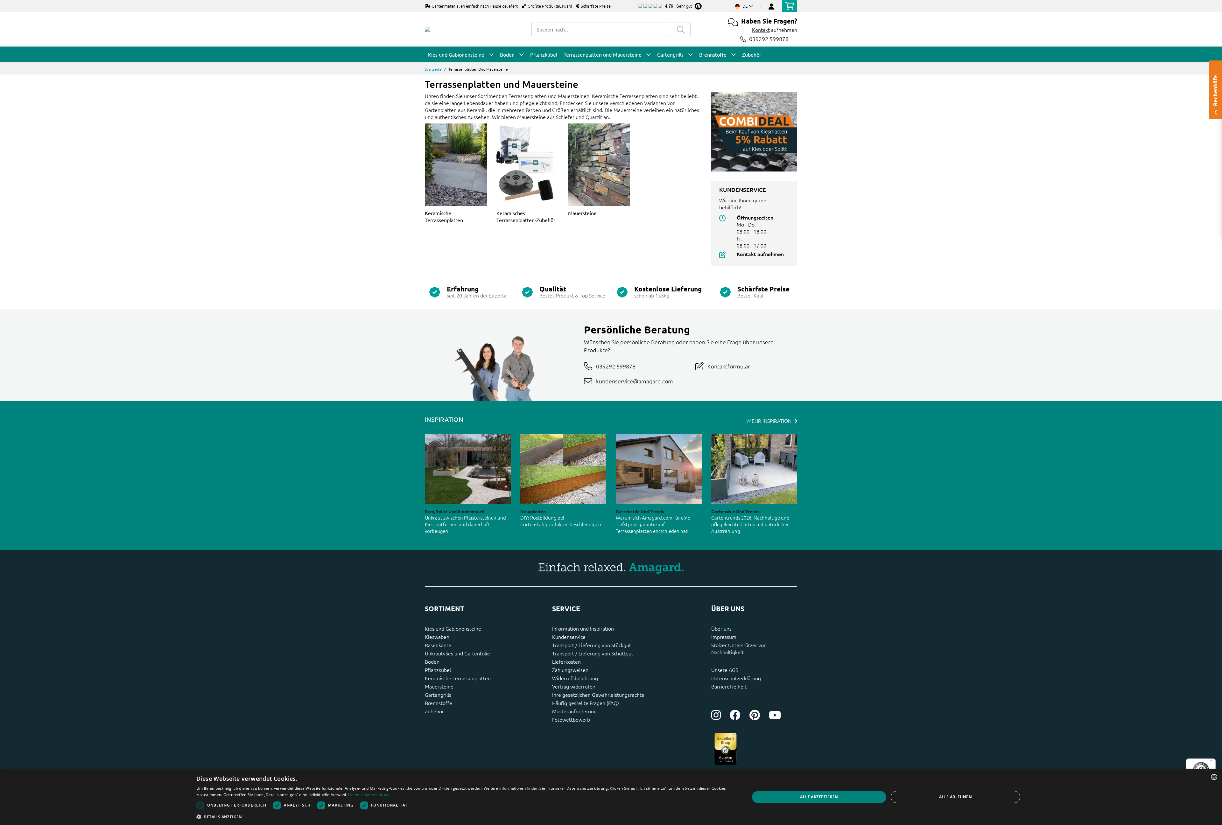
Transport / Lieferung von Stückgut (591, 644)
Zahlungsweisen (570, 669)
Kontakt (761, 29)
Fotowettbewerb (571, 719)
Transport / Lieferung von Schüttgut (592, 653)
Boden (432, 661)
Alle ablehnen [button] (955, 797)
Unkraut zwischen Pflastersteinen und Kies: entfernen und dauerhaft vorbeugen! (465, 524)
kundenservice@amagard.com (634, 381)
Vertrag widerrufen (573, 686)
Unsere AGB (725, 669)
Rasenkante (438, 644)
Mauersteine (582, 213)
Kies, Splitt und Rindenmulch (454, 511)
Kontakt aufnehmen (760, 253)
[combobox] (601, 29)
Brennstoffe (438, 702)
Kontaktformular (728, 366)
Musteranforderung (574, 711)
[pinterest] (754, 715)
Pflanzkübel (438, 669)
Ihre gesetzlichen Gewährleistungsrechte (598, 694)
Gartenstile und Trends (640, 511)
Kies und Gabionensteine (453, 628)
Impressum (723, 636)
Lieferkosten (566, 661)
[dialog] (611, 797)
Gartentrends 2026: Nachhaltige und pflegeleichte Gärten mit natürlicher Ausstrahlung (750, 524)
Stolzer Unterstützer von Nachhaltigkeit (739, 648)
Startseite (433, 69)
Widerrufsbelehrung (575, 678)
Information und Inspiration (583, 628)
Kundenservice (569, 636)
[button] (464, 817)
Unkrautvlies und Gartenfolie (457, 653)
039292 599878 (769, 39)
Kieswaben (437, 636)
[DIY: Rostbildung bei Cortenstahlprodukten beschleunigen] (563, 469)
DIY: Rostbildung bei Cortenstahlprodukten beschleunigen (560, 521)
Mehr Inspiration (770, 420)
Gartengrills (438, 694)
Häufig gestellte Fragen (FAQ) (585, 702)
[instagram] (716, 715)
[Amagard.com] (427, 29)
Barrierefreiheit (729, 686)
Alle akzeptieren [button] (819, 797)
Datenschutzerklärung (736, 678)
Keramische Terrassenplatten (458, 678)
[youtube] (775, 715)
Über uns (721, 628)
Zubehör (434, 711)
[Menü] (1212, 762)
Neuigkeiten (533, 511)
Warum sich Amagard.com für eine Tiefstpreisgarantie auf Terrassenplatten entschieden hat (653, 524)
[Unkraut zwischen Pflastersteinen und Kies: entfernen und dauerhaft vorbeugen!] (468, 469)
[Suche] (681, 29)
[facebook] (735, 715)
